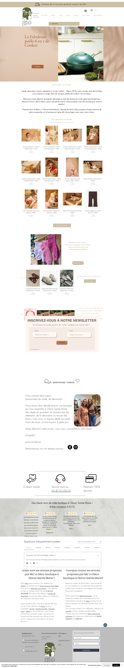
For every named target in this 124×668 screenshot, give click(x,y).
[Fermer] (122, 665)
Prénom (36, 330)
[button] (100, 316)
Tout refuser (106, 665)
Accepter (116, 665)
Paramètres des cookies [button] (94, 665)
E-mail (71, 330)
